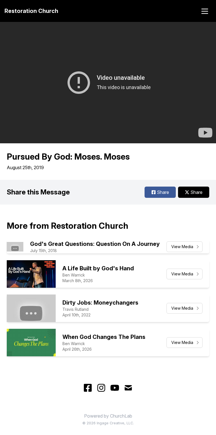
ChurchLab (121, 416)
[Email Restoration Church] (128, 387)
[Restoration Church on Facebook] (87, 387)
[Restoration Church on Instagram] (101, 387)
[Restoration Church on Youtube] (114, 387)
